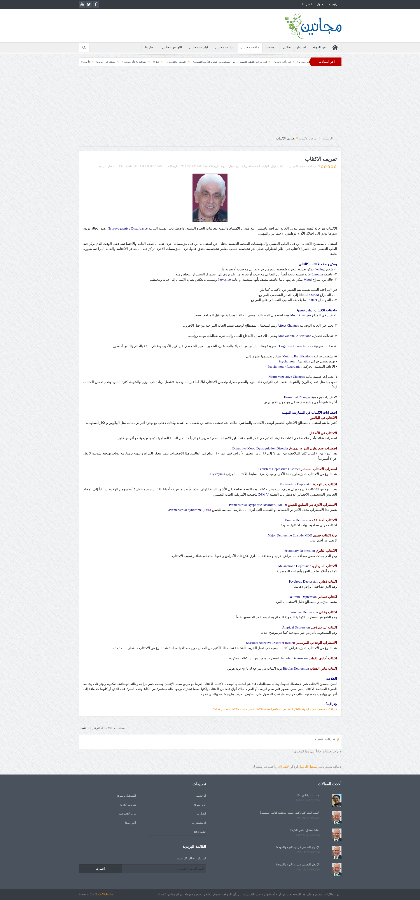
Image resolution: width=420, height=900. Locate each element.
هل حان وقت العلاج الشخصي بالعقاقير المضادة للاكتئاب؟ (284, 709)
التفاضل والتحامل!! (204, 61)
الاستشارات (199, 822)
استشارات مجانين (294, 47)
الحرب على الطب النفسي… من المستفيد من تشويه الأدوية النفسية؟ (259, 61)
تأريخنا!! (114, 61)
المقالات (271, 47)
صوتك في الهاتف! (134, 61)
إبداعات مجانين (224, 47)
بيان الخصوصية (127, 813)
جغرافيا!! (98, 61)
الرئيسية (334, 4)
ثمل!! (185, 61)
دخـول (320, 4)
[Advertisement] (210, 101)
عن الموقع (319, 47)
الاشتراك (284, 766)
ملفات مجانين (250, 47)
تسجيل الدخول (308, 766)
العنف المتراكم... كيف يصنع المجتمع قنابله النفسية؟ (290, 812)
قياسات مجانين (198, 47)
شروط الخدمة (127, 804)
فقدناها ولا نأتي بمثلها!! (163, 61)
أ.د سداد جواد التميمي (300, 166)
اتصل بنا (307, 4)
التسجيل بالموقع (126, 795)
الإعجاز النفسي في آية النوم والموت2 (298, 847)
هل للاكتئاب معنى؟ (327, 709)
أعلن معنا (130, 822)
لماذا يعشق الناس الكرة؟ (305, 830)
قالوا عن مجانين (172, 47)
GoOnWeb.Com (104, 894)
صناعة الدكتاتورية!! (308, 795)
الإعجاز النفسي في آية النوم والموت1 (298, 864)
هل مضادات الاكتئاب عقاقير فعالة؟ (232, 709)
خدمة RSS (200, 831)
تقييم (83, 727)
